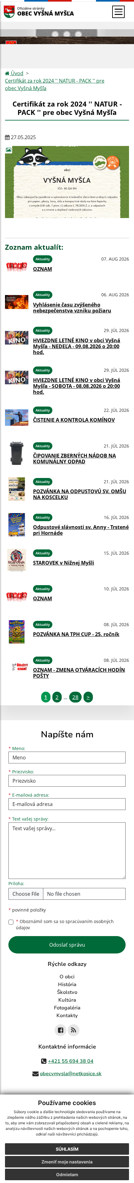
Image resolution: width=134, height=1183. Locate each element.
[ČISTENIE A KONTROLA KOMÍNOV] (16, 417)
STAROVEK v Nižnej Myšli (63, 562)
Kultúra (67, 1000)
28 (75, 697)
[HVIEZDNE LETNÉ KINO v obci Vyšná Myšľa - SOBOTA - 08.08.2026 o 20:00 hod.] (16, 379)
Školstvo (67, 992)
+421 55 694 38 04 (70, 1061)
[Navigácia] (118, 12)
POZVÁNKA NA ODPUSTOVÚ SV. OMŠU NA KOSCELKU (79, 494)
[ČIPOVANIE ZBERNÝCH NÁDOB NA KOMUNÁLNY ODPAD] (16, 453)
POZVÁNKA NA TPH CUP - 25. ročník (76, 634)
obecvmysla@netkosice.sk (71, 1073)
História (67, 984)
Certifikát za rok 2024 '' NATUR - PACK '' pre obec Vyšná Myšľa (54, 84)
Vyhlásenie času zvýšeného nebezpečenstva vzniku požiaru (72, 307)
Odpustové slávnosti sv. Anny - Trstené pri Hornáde (81, 530)
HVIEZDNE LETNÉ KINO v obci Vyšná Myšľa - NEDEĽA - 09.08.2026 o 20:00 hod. (76, 346)
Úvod (16, 73)
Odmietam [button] (67, 1174)
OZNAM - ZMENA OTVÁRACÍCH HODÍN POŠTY (79, 673)
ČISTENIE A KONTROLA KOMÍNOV (74, 419)
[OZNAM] (16, 266)
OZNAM (42, 269)
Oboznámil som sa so (65, 924)
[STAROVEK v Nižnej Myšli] (16, 560)
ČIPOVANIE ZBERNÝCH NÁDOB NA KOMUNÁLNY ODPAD (74, 458)
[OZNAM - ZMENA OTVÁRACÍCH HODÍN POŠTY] (16, 667)
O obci (67, 976)
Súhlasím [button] (67, 1149)
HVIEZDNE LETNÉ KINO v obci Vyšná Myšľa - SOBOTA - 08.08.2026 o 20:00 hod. (76, 386)
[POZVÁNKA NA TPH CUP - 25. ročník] (16, 632)
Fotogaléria (67, 1007)
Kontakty (67, 1015)
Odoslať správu (67, 944)
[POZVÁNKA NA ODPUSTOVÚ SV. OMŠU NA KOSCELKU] (16, 489)
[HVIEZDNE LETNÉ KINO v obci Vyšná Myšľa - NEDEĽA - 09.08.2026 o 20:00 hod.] (16, 339)
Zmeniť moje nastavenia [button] (67, 1161)
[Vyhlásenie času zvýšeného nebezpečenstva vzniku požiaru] (16, 302)
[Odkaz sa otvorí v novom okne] (60, 1030)
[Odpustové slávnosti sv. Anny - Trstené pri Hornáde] (16, 524)
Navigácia (18, 11)
